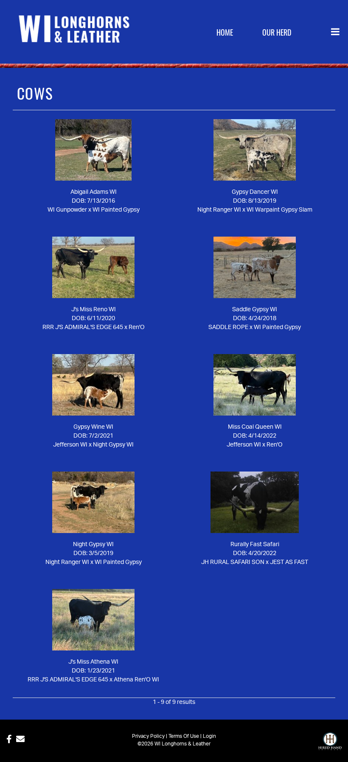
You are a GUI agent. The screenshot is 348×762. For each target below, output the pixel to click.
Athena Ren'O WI (136, 680)
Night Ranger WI (219, 210)
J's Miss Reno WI (93, 310)
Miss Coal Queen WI (255, 427)
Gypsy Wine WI (93, 427)
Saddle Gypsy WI (254, 310)
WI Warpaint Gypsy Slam (279, 210)
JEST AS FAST (289, 562)
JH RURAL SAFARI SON (232, 562)
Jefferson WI (70, 445)
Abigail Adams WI (93, 192)
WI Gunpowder (67, 210)
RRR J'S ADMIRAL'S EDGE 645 (82, 327)
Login (209, 736)
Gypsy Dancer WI (255, 192)
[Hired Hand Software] (330, 745)
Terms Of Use (183, 736)
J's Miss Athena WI (93, 662)
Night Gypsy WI (113, 445)
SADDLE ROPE (228, 327)
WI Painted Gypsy (116, 210)
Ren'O (137, 327)
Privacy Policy (148, 736)
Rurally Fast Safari (254, 544)
